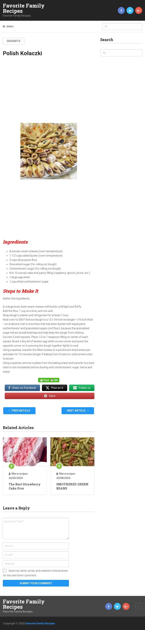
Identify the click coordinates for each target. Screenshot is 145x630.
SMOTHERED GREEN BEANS (72, 486)
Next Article (76, 410)
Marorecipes (20, 473)
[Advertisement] (48, 92)
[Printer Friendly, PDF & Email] (48, 380)
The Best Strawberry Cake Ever (25, 486)
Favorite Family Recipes (24, 8)
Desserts (13, 41)
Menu (10, 26)
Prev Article (20, 410)
